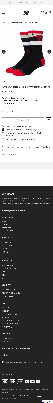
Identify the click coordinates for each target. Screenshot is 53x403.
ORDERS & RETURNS (9, 314)
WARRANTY (6, 311)
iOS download (7, 339)
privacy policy (38, 362)
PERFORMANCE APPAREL (11, 293)
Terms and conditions (22, 362)
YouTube (6, 252)
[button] (47, 401)
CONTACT (5, 224)
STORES (4, 221)
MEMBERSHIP (6, 227)
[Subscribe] (48, 355)
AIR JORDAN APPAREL (10, 290)
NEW (3, 278)
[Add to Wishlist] (48, 120)
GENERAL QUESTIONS (10, 324)
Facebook (6, 242)
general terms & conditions (15, 396)
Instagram (7, 246)
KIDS (3, 275)
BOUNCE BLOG (7, 218)
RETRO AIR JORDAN (9, 268)
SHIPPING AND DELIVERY (11, 321)
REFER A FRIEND (7, 231)
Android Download (8, 342)
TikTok (5, 249)
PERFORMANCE (7, 265)
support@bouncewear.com (13, 211)
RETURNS (5, 317)
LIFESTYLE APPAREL (9, 296)
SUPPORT (5, 308)
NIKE (3, 272)
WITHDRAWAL (7, 327)
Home (4, 23)
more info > (11, 136)
